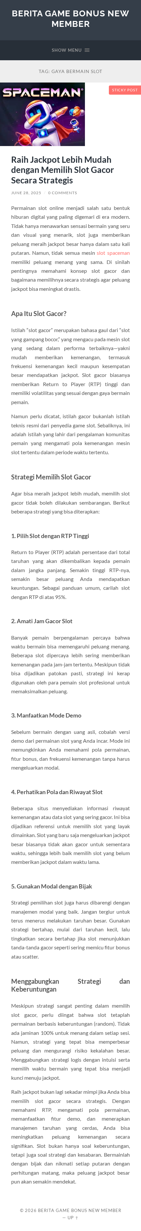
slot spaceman (113, 253)
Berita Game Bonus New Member (70, 18)
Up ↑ (73, 1217)
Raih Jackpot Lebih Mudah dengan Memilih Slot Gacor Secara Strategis (62, 169)
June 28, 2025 (26, 192)
